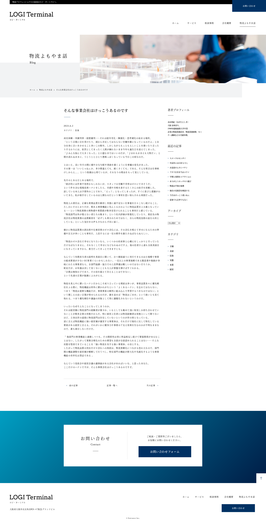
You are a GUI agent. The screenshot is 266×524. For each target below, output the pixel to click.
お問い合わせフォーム (165, 452)
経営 (172, 269)
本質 (172, 264)
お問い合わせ (249, 5)
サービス (191, 23)
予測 (172, 246)
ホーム (175, 23)
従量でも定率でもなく (179, 199)
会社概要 (226, 23)
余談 (172, 251)
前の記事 (73, 385)
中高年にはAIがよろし (179, 163)
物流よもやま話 (248, 23)
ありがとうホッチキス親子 (180, 181)
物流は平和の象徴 (177, 185)
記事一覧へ (112, 385)
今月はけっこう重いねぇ (180, 195)
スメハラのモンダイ (178, 158)
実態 (172, 260)
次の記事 (151, 385)
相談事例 (209, 23)
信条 (77, 130)
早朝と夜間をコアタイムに (180, 176)
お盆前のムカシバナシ (179, 167)
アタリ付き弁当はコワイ (179, 172)
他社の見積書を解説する (180, 190)
